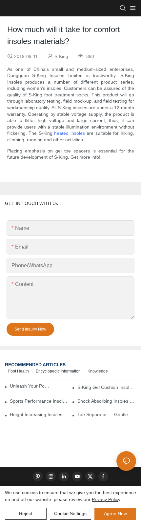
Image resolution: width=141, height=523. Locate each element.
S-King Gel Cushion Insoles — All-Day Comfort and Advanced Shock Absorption (106, 387)
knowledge (98, 371)
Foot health (18, 371)
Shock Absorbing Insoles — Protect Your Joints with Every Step (106, 401)
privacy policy (106, 499)
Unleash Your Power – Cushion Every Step (31, 386)
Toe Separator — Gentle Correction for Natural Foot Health (106, 414)
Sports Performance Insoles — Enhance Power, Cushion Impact (39, 401)
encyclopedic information (58, 371)
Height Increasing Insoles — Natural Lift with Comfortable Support (39, 414)
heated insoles (69, 133)
